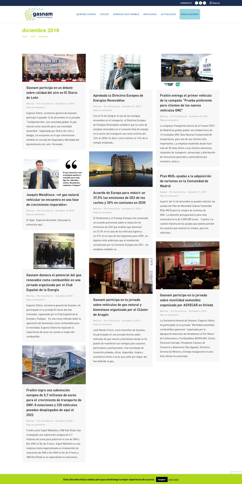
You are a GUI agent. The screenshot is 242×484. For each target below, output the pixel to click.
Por (45, 103)
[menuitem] (186, 3)
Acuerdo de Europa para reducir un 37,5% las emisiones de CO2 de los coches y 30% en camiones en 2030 (119, 197)
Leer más (173, 479)
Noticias (30, 103)
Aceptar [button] (162, 479)
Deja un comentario (35, 107)
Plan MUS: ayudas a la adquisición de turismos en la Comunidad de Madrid (185, 181)
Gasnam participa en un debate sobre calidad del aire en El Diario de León (51, 92)
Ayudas (163, 191)
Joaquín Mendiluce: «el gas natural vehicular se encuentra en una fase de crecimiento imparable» (52, 199)
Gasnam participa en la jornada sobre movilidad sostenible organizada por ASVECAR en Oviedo (186, 300)
